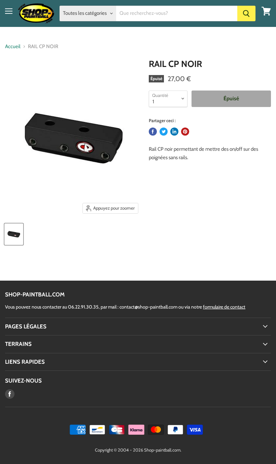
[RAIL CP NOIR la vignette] (13, 234)
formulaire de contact (224, 307)
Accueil (13, 46)
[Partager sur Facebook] (153, 132)
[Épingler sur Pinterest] (185, 132)
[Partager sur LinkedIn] (174, 132)
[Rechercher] (246, 13)
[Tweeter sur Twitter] (164, 132)
